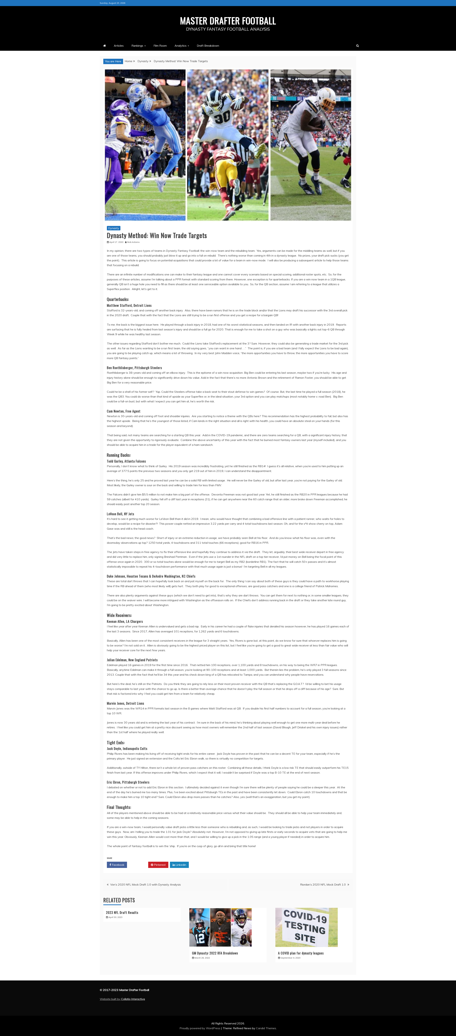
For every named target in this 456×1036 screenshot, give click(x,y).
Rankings (137, 45)
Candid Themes (266, 1028)
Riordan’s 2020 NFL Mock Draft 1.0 (323, 884)
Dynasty (113, 228)
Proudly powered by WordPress (200, 1028)
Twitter (139, 865)
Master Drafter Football (228, 20)
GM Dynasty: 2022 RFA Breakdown (215, 953)
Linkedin (180, 865)
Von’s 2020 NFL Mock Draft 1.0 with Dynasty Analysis (145, 884)
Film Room (160, 45)
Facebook (117, 865)
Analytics (180, 45)
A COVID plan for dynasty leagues (301, 953)
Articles (119, 45)
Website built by (122, 999)
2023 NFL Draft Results (122, 912)
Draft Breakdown (208, 45)
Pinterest (159, 865)
